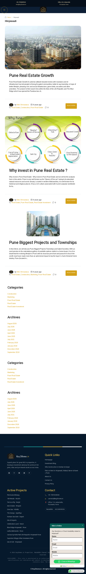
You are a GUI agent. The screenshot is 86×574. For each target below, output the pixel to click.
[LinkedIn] (24, 473)
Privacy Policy (49, 484)
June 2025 (11, 336)
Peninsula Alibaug (13, 495)
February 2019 (12, 343)
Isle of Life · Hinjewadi (14, 542)
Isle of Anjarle (11, 520)
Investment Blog (50, 463)
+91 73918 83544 (53, 495)
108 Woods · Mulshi (13, 499)
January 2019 (12, 346)
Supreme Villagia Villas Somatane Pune (20, 538)
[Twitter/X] (29, 473)
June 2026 (11, 330)
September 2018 (13, 352)
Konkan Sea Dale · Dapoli (15, 517)
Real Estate (16, 107)
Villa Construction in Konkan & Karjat (57, 467)
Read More (71, 105)
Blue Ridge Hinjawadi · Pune (16, 527)
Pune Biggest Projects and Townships (43, 242)
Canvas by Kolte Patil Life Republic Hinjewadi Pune (24, 535)
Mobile (54, 552)
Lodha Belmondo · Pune (15, 531)
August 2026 (11, 323)
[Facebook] (9, 473)
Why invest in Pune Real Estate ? (38, 170)
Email (54, 544)
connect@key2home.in (55, 499)
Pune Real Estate (37, 107)
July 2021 (10, 339)
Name (54, 536)
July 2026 (10, 327)
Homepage (48, 460)
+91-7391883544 (21, 2)
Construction (25, 107)
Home (9, 17)
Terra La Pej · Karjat (13, 502)
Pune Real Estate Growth (31, 75)
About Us (48, 476)
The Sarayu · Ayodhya (14, 513)
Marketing (34, 274)
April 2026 (11, 333)
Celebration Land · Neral (15, 524)
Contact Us (48, 480)
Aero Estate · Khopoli (14, 506)
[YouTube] (19, 473)
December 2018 (13, 349)
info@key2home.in (21, 4)
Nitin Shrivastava (23, 105)
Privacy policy (70, 566)
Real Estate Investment (42, 202)
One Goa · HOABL (13, 509)
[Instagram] (14, 473)
